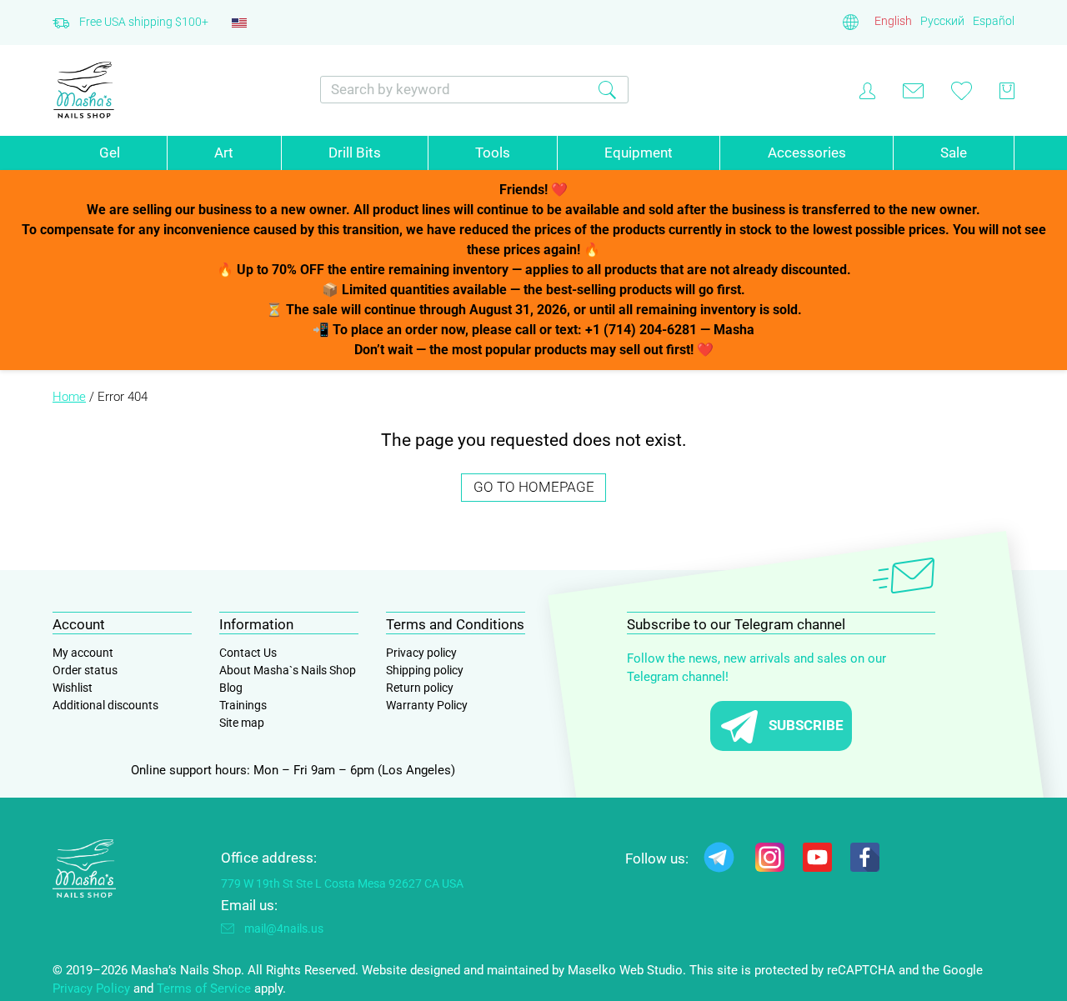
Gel (109, 152)
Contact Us (248, 652)
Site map (241, 722)
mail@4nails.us (283, 928)
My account (83, 652)
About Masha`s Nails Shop (287, 670)
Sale (953, 152)
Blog (231, 687)
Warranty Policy (427, 705)
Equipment (638, 152)
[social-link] (719, 860)
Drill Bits (354, 152)
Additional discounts (105, 705)
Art (223, 152)
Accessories (807, 152)
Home (69, 396)
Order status (85, 670)
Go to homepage (533, 486)
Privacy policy (421, 652)
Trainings (243, 705)
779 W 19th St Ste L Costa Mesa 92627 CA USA (342, 883)
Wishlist (73, 687)
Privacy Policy (91, 988)
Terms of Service (204, 988)
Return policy (419, 687)
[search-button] (607, 89)
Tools (492, 152)
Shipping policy (424, 670)
